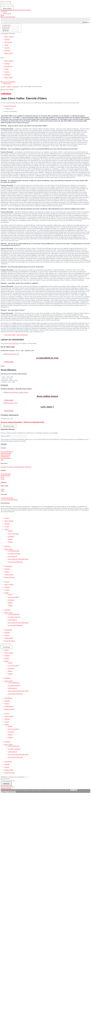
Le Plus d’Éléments (13, 551)
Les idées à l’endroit (14, 553)
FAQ (2, 460)
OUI (72, 790)
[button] (45, 58)
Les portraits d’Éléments (15, 562)
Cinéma (10, 531)
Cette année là (12, 556)
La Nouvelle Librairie (7, 498)
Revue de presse (6, 458)
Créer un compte (6, 788)
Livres (2, 479)
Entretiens (7, 50)
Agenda (6, 572)
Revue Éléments (6, 474)
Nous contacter (5, 455)
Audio (2, 491)
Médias (10, 539)
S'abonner (3, 482)
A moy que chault (13, 534)
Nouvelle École (5, 475)
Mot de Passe (5, 779)
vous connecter (13, 343)
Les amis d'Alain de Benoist (9, 499)
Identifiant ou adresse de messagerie (12, 777)
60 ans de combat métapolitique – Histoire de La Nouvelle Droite (22, 422)
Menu (2, 15)
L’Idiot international (22, 335)
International (8, 42)
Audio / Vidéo (8, 53)
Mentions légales (6, 453)
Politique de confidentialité (8, 792)
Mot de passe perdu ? (7, 786)
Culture (6, 45)
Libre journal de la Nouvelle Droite (18, 559)
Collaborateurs (5, 456)
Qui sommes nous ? (7, 451)
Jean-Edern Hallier (9, 335)
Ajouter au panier (8, 361)
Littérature (15, 86)
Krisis (2, 477)
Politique (7, 39)
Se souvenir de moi (8, 781)
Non (75, 790)
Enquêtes (7, 569)
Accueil (3, 86)
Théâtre (10, 542)
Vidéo (2, 489)
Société (6, 48)
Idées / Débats (9, 37)
